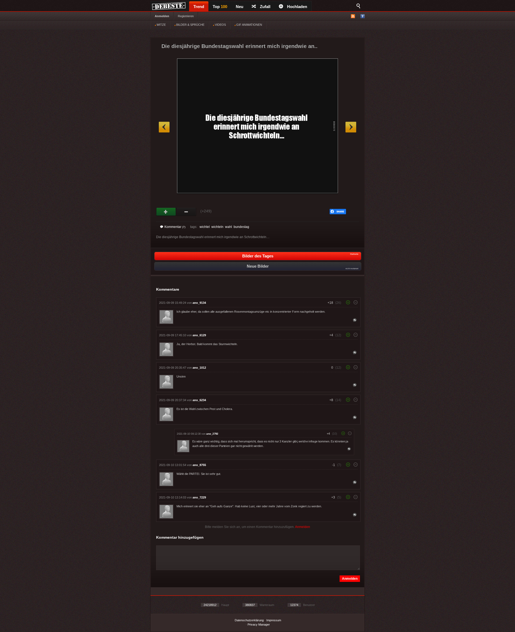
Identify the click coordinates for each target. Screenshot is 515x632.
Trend (198, 6)
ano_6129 (199, 335)
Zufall (265, 6)
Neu (239, 6)
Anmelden (162, 16)
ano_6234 (199, 400)
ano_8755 (199, 465)
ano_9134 (199, 302)
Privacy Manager (259, 624)
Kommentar (174, 227)
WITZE (161, 24)
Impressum (273, 620)
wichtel (205, 227)
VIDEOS (220, 24)
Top (220, 6)
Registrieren (186, 16)
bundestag (241, 227)
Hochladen (297, 6)
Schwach (186, 212)
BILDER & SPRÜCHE (189, 24)
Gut (166, 212)
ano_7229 (199, 497)
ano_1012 (199, 367)
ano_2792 (212, 433)
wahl (228, 227)
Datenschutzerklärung (249, 620)
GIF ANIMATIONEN (249, 24)
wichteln (217, 227)
